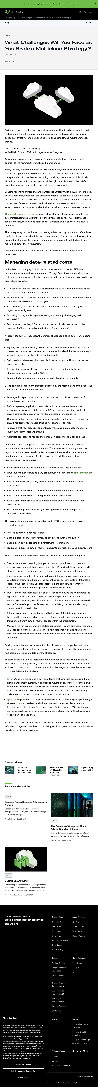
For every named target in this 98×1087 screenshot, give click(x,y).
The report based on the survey (21, 214)
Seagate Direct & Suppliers (79, 1034)
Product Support (59, 963)
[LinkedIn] (77, 1058)
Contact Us (57, 1010)
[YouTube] (80, 1058)
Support (55, 958)
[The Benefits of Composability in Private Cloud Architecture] (72, 805)
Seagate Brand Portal (85, 1076)
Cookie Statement (35, 1032)
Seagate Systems (59, 1006)
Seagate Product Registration (59, 985)
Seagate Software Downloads (59, 969)
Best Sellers (57, 926)
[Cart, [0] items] (80, 11)
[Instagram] (87, 1058)
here (35, 730)
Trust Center (77, 931)
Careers (55, 1061)
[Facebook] (73, 1058)
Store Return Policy (60, 940)
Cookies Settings (61, 1083)
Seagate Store (58, 917)
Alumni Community (60, 1065)
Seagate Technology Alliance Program (81, 1041)
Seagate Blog (10, 18)
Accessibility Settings (75, 1083)
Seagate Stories (79, 967)
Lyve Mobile (13, 699)
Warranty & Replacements (58, 1000)
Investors (56, 1019)
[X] (84, 1058)
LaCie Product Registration (58, 992)
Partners (76, 1019)
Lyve (9, 679)
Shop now (62, 4)
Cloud (8, 796)
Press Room (77, 963)
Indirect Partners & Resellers (80, 1026)
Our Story (76, 922)
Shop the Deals (58, 922)
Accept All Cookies (23, 1064)
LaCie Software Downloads (58, 977)
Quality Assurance (80, 936)
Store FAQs (57, 936)
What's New (57, 931)
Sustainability (78, 926)
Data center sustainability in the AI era (24, 922)
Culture (55, 1056)
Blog (7, 22)
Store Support (58, 945)
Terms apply (72, 4)
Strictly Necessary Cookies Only (23, 1071)
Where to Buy (58, 949)
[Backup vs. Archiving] (26, 859)
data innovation (82, 473)
